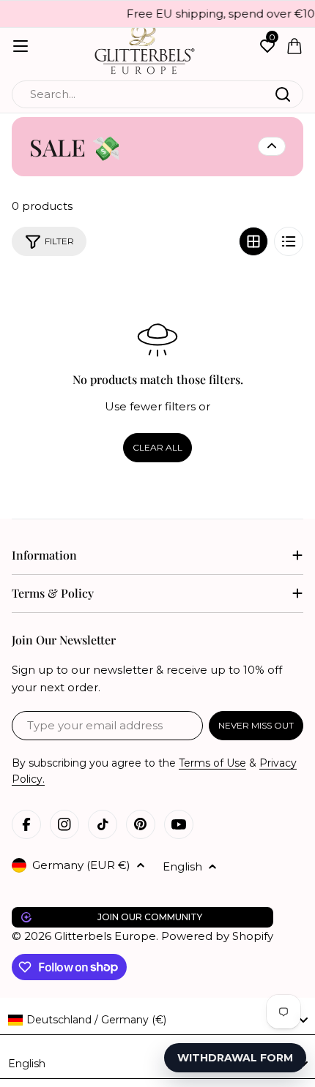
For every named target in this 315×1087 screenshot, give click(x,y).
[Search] (283, 94)
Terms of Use (212, 763)
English (182, 866)
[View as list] (288, 241)
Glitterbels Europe (105, 936)
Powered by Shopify (217, 936)
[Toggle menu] (20, 46)
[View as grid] (253, 241)
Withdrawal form (235, 1057)
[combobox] (157, 94)
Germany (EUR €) (81, 865)
